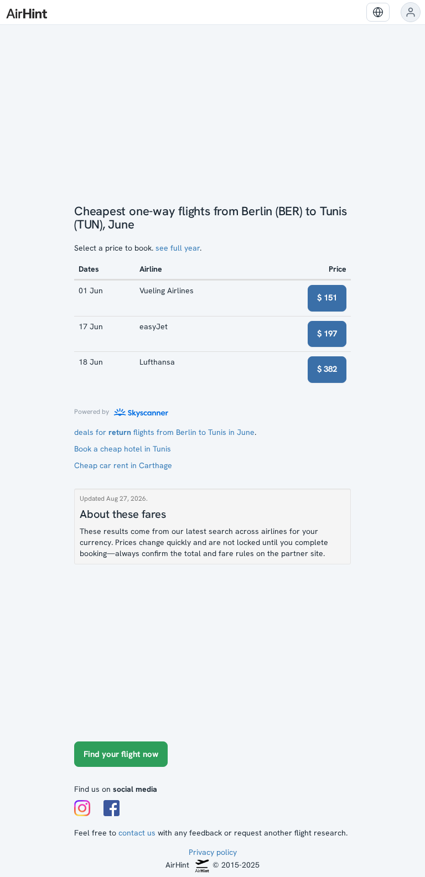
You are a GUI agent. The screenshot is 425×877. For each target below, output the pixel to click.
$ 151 (327, 297)
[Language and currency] (378, 12)
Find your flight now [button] (121, 754)
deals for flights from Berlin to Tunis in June (164, 432)
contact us (137, 833)
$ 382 (327, 369)
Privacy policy (213, 852)
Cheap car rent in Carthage (123, 465)
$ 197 (327, 333)
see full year (178, 248)
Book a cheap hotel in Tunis (122, 449)
